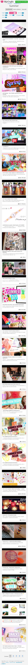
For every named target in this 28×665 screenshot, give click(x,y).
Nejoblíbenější (9, 9)
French (12, 12)
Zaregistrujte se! (17, 3)
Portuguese (19, 15)
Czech (4, 17)
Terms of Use (12, 662)
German (21, 12)
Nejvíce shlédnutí (17, 9)
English (5, 12)
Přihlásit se (9, 3)
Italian (4, 15)
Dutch (11, 15)
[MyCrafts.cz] (7, 1)
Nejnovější (24, 9)
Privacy (7, 662)
